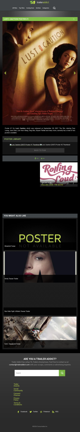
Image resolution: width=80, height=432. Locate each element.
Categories (45, 8)
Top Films (21, 8)
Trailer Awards (17, 385)
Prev (13, 73)
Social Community (18, 390)
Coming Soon (30, 8)
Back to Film (40, 150)
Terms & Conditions (18, 404)
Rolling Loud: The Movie (52, 185)
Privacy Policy (16, 399)
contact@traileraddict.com (19, 365)
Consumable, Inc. (42, 426)
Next (66, 73)
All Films (14, 8)
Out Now (38, 8)
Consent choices (17, 394)
